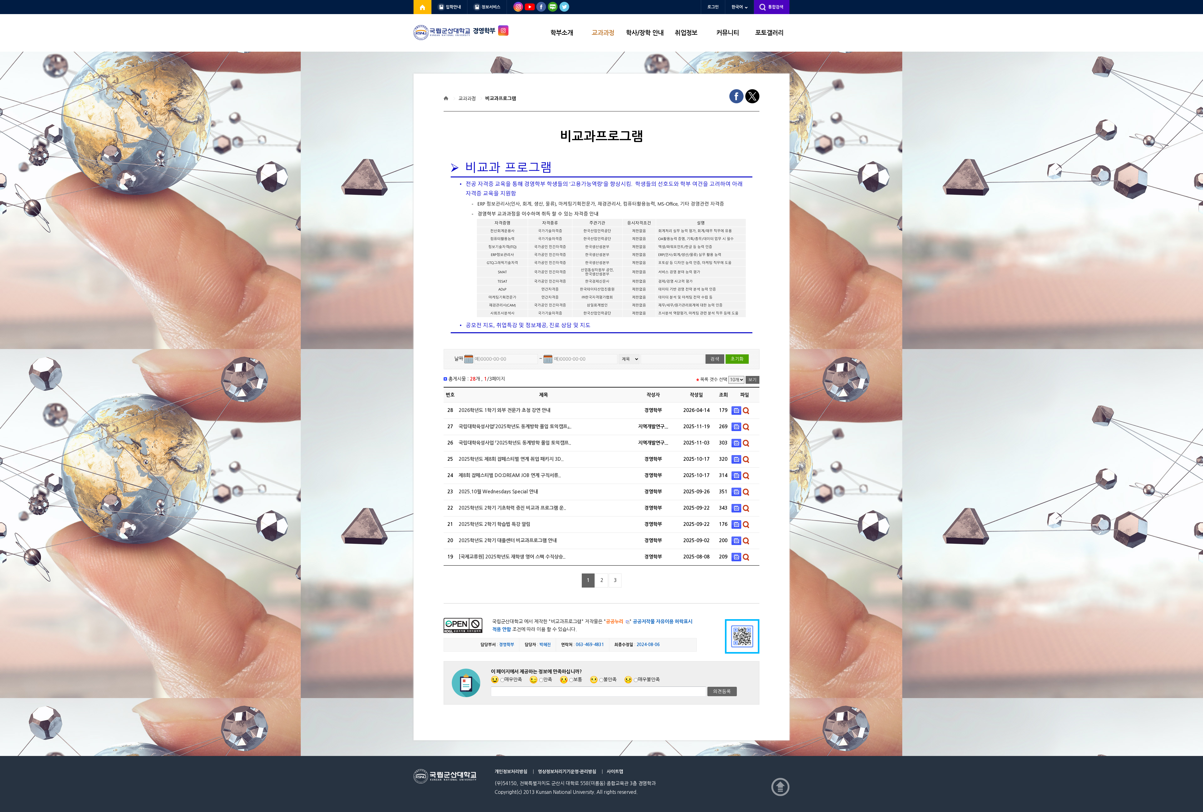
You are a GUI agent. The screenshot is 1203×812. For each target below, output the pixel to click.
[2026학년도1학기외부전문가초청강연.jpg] (737, 410)
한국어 (737, 7)
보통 (577, 679)
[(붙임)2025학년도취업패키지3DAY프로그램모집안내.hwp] (737, 459)
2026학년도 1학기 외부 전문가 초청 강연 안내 (504, 410)
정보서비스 (491, 7)
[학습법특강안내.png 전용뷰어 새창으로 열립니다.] (747, 524)
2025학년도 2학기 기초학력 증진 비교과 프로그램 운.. (512, 508)
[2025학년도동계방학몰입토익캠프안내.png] (737, 426)
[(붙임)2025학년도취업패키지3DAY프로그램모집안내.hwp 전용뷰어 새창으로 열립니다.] (747, 459)
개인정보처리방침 (511, 771)
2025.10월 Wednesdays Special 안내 (498, 491)
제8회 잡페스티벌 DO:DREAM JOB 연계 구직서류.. (510, 475)
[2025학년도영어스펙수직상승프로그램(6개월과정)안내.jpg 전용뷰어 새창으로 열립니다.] (747, 556)
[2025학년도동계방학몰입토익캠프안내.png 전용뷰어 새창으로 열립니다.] (747, 426)
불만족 (610, 679)
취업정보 (686, 33)
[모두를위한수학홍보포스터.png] (737, 508)
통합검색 (775, 7)
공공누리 (614, 621)
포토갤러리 (769, 33)
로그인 (713, 7)
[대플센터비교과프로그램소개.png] (737, 540)
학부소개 (561, 33)
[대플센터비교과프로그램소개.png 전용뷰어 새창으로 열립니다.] (747, 540)
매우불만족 (649, 679)
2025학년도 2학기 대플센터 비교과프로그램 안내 (508, 540)
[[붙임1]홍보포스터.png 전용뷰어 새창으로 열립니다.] (747, 475)
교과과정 (603, 33)
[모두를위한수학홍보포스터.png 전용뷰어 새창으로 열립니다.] (747, 508)
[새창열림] (423, 7)
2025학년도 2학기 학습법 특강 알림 (494, 524)
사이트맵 (615, 771)
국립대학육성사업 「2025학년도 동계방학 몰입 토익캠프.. (515, 442)
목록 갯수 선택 (713, 379)
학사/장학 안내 (645, 33)
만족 (547, 679)
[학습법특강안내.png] (737, 524)
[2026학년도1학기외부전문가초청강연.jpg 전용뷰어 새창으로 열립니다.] (747, 410)
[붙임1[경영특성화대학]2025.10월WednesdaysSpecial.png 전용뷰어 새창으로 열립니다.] (747, 491)
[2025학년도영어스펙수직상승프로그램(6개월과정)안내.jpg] (737, 556)
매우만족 (513, 679)
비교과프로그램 (500, 98)
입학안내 (453, 7)
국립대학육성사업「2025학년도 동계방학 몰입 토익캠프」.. (515, 426)
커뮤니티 (727, 33)
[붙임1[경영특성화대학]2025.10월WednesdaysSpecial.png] (737, 491)
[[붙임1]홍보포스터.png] (737, 475)
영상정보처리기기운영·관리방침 (567, 771)
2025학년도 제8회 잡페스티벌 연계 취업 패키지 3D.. (511, 459)
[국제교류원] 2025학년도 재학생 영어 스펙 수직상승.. (512, 556)
